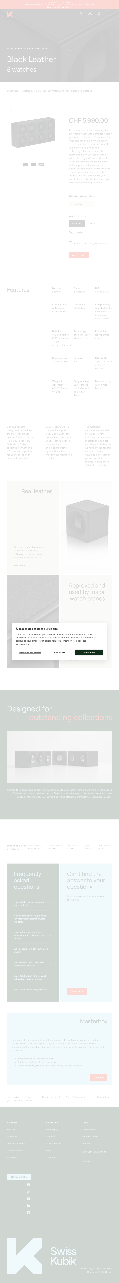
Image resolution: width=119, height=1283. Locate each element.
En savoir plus (23, 644)
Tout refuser (59, 652)
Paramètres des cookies (30, 653)
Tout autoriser (89, 652)
